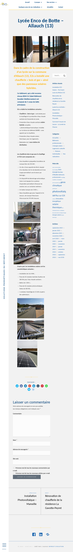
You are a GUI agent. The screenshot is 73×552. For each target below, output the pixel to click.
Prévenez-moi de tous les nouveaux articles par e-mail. (33, 473)
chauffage (63, 177)
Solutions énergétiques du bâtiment (4, 276)
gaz (59, 182)
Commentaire (17, 414)
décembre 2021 (57, 233)
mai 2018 (61, 257)
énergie (64, 212)
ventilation (62, 210)
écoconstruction (55, 212)
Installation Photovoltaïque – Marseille (57, 115)
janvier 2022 (56, 230)
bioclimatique (55, 169)
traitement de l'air (56, 210)
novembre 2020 (57, 236)
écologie (61, 212)
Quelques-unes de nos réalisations (29, 7)
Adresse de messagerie (21, 449)
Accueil (27, 2)
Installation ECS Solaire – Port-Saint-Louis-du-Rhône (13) (58, 90)
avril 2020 (55, 238)
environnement (55, 182)
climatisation (59, 179)
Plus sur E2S (60, 196)
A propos (37, 2)
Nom (15, 440)
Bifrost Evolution (56, 546)
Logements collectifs (58, 148)
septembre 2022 (57, 228)
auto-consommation (56, 167)
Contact (60, 7)
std (62, 207)
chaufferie (54, 179)
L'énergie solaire (57, 146)
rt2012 (53, 198)
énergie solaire (56, 215)
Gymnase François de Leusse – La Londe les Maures (59, 124)
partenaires (54, 188)
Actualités (50, 7)
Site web (15, 459)
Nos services (51, 2)
